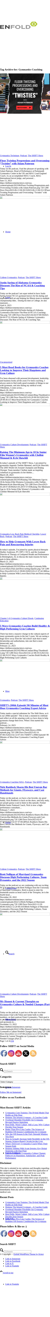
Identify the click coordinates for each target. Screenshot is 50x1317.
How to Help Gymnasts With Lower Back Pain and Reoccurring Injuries (23, 543)
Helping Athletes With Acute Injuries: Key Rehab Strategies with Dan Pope (26, 1149)
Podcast (23, 155)
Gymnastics (5, 700)
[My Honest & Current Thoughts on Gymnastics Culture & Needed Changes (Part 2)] (25, 953)
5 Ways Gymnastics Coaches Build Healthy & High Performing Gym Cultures (25, 627)
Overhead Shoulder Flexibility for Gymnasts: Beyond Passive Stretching (24, 1121)
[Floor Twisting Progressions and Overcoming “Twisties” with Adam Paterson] (25, 113)
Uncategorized (6, 362)
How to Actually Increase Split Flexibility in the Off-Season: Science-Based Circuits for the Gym (27, 1140)
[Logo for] (20, 33)
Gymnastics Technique (9, 155)
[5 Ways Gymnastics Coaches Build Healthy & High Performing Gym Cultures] (25, 579)
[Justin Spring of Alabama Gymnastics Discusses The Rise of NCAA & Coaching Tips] (25, 236)
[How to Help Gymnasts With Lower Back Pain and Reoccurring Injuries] (25, 495)
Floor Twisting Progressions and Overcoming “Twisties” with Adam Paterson (24, 162)
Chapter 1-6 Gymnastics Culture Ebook (16, 618)
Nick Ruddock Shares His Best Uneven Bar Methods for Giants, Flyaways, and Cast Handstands (23, 790)
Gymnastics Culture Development (14, 444)
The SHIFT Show (35, 155)
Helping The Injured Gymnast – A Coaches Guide (26, 1117)
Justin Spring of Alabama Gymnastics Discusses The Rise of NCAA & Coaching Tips (22, 285)
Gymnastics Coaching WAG (12, 782)
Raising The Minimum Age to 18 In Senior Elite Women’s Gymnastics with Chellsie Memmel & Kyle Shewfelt (23, 455)
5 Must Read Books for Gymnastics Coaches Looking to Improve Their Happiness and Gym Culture (24, 370)
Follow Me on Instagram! (10, 1092)
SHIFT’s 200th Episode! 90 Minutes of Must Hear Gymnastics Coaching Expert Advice (24, 707)
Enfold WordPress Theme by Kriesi (29, 1254)
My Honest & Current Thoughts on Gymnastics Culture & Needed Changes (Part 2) (25, 1004)
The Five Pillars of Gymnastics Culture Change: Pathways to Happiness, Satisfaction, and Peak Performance (25, 1155)
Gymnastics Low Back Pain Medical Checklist (19, 534)
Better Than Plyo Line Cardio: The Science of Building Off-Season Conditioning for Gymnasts (25, 1130)
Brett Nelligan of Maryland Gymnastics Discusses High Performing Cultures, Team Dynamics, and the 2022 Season (23, 877)
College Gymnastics (8, 277)
